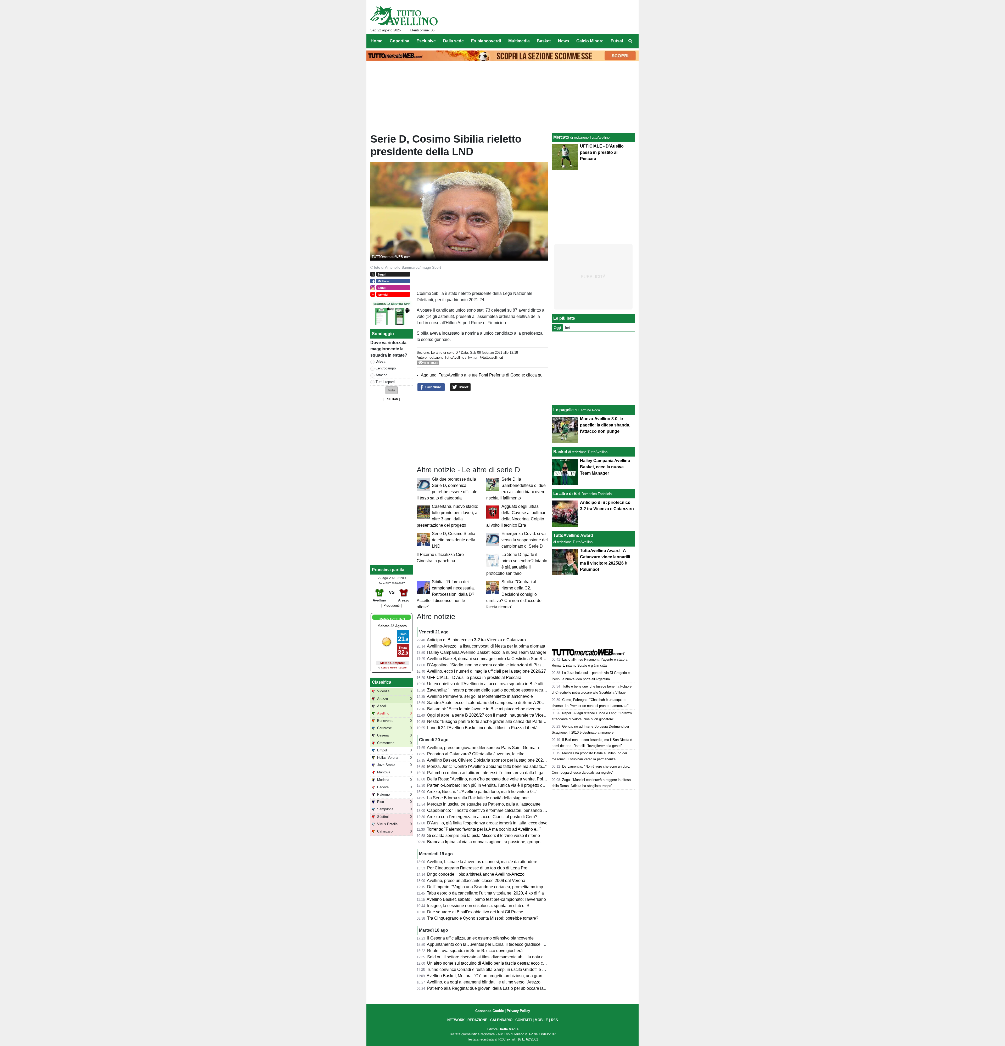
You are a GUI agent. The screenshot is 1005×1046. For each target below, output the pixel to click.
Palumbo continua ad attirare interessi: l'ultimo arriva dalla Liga (485, 773)
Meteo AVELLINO (392, 619)
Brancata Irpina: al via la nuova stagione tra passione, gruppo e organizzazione (500, 842)
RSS (554, 1020)
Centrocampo (386, 368)
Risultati (392, 399)
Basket (560, 451)
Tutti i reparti (385, 382)
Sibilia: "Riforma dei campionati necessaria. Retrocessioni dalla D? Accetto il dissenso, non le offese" (446, 594)
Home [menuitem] (376, 41)
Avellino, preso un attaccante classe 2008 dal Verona (476, 880)
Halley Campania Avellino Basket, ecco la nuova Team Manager (486, 652)
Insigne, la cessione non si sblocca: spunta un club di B (478, 905)
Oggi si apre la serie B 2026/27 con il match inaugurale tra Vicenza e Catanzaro (500, 715)
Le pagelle (563, 410)
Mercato (561, 137)
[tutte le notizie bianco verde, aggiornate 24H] (404, 16)
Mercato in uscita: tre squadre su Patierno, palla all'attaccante (483, 804)
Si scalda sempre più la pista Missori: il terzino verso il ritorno (483, 835)
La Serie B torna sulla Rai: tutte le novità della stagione (478, 798)
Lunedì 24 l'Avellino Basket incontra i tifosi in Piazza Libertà (482, 728)
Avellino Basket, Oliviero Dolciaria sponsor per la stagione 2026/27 (489, 760)
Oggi (557, 328)
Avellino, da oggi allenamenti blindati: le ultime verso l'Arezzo (483, 982)
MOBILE (541, 1020)
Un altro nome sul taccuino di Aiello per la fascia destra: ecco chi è (488, 963)
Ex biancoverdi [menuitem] (486, 41)
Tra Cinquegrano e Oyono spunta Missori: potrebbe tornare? (482, 918)
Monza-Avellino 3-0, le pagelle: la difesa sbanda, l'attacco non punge (605, 425)
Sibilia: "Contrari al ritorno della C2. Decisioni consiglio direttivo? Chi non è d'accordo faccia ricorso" (513, 594)
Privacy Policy (518, 1011)
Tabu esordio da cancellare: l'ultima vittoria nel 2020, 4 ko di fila (485, 893)
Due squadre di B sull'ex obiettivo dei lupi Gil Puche (475, 912)
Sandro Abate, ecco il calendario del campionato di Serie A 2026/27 (489, 702)
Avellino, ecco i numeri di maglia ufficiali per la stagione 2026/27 (486, 671)
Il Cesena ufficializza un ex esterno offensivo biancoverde (480, 938)
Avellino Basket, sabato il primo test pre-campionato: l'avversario (486, 899)
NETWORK (456, 1020)
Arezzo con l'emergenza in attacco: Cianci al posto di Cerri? (482, 816)
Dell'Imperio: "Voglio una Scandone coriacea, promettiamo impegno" (490, 887)
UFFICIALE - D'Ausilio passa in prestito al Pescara (474, 677)
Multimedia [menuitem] (519, 41)
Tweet (462, 387)
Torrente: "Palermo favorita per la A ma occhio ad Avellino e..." (484, 829)
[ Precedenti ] (391, 606)
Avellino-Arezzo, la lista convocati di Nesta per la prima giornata (486, 646)
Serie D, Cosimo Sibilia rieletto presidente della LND (453, 539)
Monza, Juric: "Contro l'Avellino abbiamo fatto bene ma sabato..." (487, 766)
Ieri (567, 328)
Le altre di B (565, 493)
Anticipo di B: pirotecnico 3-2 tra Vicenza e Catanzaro (476, 640)
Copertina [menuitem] (399, 41)
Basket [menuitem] (544, 41)
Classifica (381, 682)
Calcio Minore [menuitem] (590, 41)
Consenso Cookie (489, 1011)
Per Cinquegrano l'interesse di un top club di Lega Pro (477, 868)
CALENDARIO (501, 1020)
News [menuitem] (563, 41)
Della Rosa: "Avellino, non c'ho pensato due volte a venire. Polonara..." (493, 779)
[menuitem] (630, 41)
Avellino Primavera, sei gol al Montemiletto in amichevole (480, 696)
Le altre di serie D (444, 353)
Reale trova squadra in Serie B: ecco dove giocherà (475, 950)
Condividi (433, 387)
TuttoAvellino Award (573, 535)
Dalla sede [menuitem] (453, 41)
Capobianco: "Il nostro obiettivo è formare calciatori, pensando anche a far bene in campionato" (515, 810)
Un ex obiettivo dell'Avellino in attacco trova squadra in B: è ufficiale (489, 684)
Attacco (381, 375)
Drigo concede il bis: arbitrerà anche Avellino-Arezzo (475, 874)
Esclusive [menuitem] (426, 41)
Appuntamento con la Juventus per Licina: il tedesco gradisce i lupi (488, 944)
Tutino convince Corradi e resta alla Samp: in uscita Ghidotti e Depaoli (492, 969)
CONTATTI (523, 1020)
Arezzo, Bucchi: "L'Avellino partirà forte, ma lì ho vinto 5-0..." (482, 791)
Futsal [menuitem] (617, 41)
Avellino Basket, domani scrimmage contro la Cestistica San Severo (490, 658)
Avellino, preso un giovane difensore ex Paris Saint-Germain (483, 747)
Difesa (380, 361)
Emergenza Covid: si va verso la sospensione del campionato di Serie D (524, 539)
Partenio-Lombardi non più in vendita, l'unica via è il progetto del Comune (495, 785)
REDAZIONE (477, 1020)
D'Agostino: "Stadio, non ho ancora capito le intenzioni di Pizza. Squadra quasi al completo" (512, 665)
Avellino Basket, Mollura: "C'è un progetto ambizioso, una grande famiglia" (495, 976)
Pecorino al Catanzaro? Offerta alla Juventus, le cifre (475, 754)
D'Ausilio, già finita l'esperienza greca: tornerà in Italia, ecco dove (487, 823)
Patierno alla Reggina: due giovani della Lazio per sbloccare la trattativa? (495, 988)
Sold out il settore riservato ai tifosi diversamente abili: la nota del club (491, 957)
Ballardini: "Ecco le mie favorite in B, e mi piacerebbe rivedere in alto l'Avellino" (500, 709)
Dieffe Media (508, 1029)
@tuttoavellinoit (491, 357)
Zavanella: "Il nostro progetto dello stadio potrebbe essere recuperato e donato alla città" (508, 690)
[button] (392, 390)
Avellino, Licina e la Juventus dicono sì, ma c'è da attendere (482, 861)
